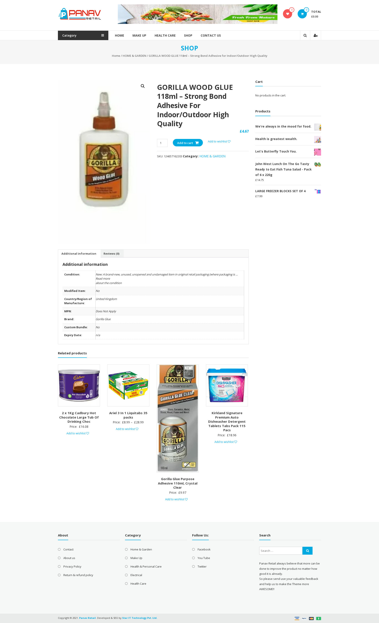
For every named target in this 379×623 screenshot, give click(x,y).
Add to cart (185, 143)
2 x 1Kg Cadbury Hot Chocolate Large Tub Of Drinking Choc (79, 417)
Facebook (204, 549)
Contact (68, 549)
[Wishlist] (287, 14)
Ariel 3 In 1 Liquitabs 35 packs (128, 415)
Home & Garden (141, 549)
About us (69, 558)
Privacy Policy (72, 566)
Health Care (165, 35)
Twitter (202, 566)
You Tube (204, 558)
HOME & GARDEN (134, 56)
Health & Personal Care (146, 566)
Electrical (136, 575)
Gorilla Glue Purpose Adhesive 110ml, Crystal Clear (177, 483)
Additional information (78, 254)
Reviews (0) (111, 254)
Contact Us (211, 35)
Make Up (139, 35)
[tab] (79, 253)
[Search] (307, 551)
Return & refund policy (78, 575)
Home (119, 35)
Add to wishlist (218, 141)
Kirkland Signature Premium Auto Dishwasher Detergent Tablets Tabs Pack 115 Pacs (227, 421)
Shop (188, 35)
